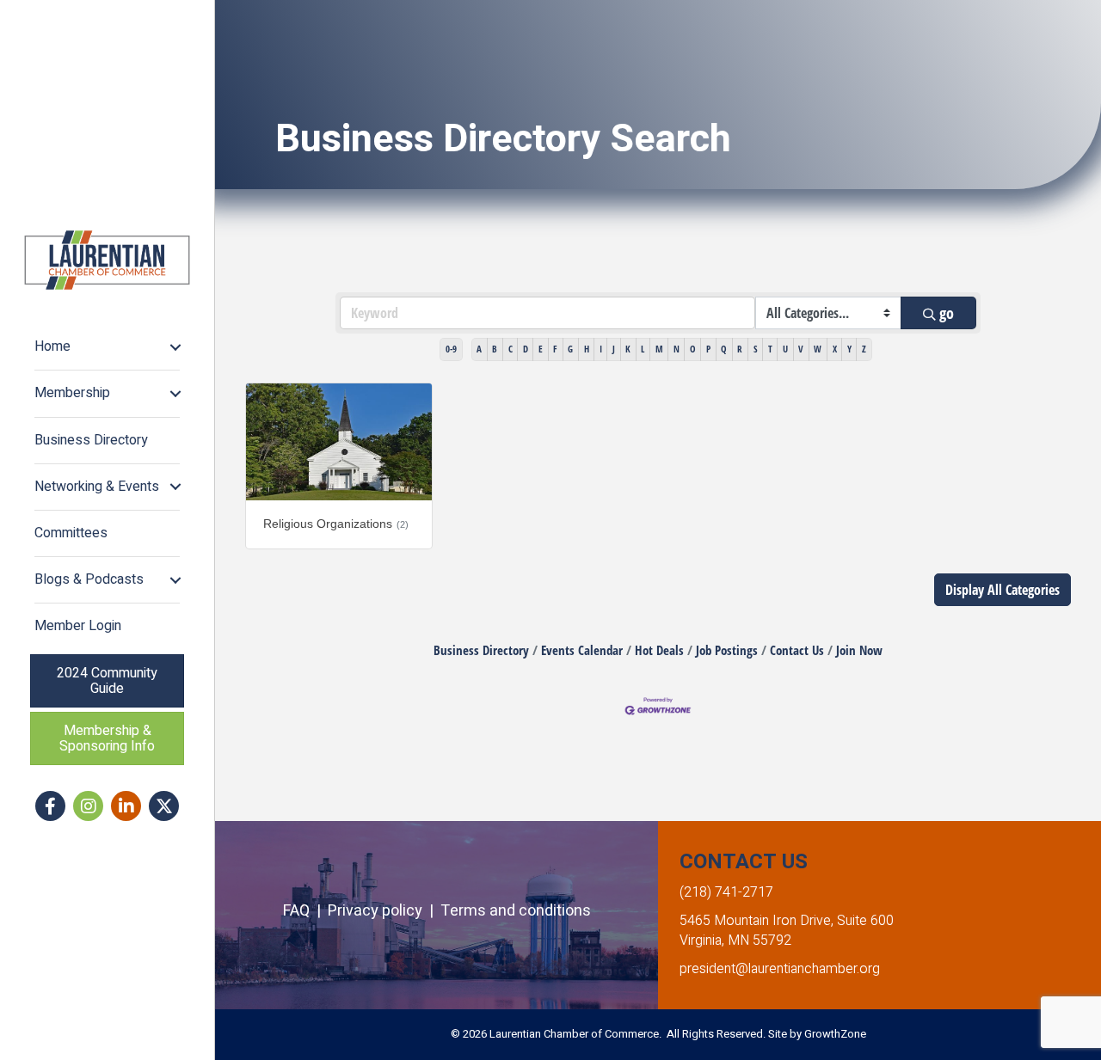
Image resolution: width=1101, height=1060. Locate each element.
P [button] (708, 348)
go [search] (946, 313)
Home (52, 346)
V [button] (800, 348)
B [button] (494, 348)
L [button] (642, 348)
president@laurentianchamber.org (780, 969)
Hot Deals (659, 650)
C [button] (510, 348)
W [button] (817, 348)
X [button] (835, 348)
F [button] (555, 348)
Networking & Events (96, 486)
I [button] (601, 348)
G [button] (570, 348)
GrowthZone (835, 1034)
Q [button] (724, 348)
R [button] (739, 348)
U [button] (785, 348)
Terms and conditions (515, 910)
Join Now (859, 650)
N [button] (677, 348)
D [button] (525, 348)
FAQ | (305, 910)
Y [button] (849, 348)
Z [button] (864, 348)
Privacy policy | (384, 910)
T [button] (770, 348)
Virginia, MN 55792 (735, 940)
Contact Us (797, 650)
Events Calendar (582, 650)
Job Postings (727, 650)
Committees (71, 533)
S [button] (755, 348)
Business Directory (91, 440)
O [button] (693, 348)
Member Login (77, 626)
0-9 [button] (451, 348)
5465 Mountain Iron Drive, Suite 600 (787, 920)
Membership (72, 393)
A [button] (479, 348)
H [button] (586, 348)
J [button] (613, 348)
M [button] (659, 348)
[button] (1002, 589)
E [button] (540, 348)
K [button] (627, 348)
